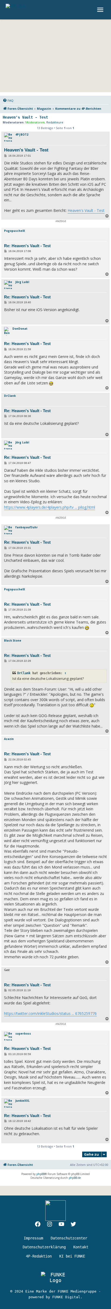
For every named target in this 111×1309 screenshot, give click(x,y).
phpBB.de (75, 1178)
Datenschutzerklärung (44, 1247)
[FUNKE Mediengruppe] (55, 1277)
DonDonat (19, 328)
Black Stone (12, 640)
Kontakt (80, 1247)
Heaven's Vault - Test (25, 117)
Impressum (33, 1238)
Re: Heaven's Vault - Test (27, 245)
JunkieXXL (22, 1100)
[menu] (101, 10)
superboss (23, 1033)
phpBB (40, 1174)
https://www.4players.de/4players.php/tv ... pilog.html (49, 507)
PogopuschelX (14, 230)
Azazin (9, 738)
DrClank (10, 395)
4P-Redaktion (39, 1256)
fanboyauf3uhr (26, 527)
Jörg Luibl (22, 282)
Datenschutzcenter (69, 1238)
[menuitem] (8, 100)
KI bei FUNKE (72, 1256)
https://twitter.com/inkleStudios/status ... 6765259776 (50, 1013)
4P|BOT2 (21, 134)
